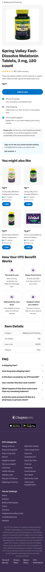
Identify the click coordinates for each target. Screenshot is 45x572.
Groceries (28, 467)
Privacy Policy (17, 561)
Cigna (4, 506)
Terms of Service (5, 561)
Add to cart (22, 91)
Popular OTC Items (9, 478)
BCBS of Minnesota (10, 502)
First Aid (27, 464)
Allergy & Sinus (8, 446)
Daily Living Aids (8, 453)
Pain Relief (28, 475)
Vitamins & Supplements (30, 483)
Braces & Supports (10, 450)
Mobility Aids (7, 475)
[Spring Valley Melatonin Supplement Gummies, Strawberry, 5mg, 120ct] (11, 175)
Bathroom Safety (31, 446)
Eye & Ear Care (30, 460)
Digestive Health (9, 460)
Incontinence (30, 471)
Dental (5, 457)
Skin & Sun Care (31, 478)
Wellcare (5, 520)
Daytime (28, 453)
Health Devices (8, 471)
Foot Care (6, 467)
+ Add (6, 204)
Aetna (4, 495)
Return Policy (26, 561)
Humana (5, 510)
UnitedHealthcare (9, 517)
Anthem (5, 499)
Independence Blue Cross (12, 513)
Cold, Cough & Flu (31, 450)
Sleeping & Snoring (10, 482)
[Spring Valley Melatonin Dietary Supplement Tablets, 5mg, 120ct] (11, 218)
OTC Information (38, 561)
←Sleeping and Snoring (12, 2)
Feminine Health (9, 464)
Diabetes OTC (30, 457)
